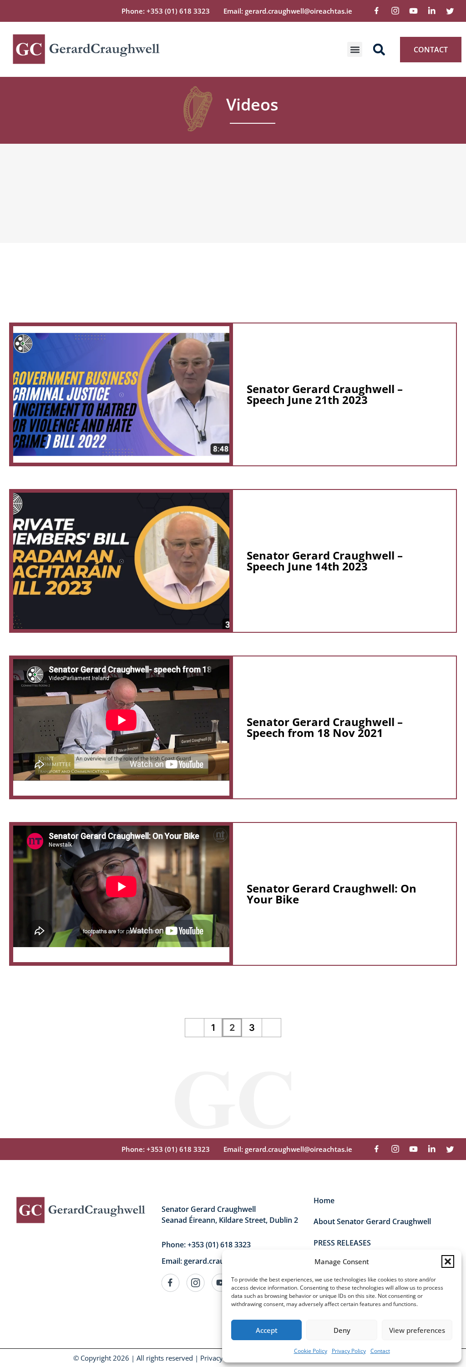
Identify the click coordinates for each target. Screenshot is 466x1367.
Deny (342, 1330)
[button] (447, 1261)
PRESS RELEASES (342, 1243)
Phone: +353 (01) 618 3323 (166, 10)
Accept (267, 1330)
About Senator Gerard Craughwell (372, 1221)
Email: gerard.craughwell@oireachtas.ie (287, 10)
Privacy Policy (349, 1351)
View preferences (417, 1330)
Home (324, 1200)
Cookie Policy (310, 1351)
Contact (380, 1351)
